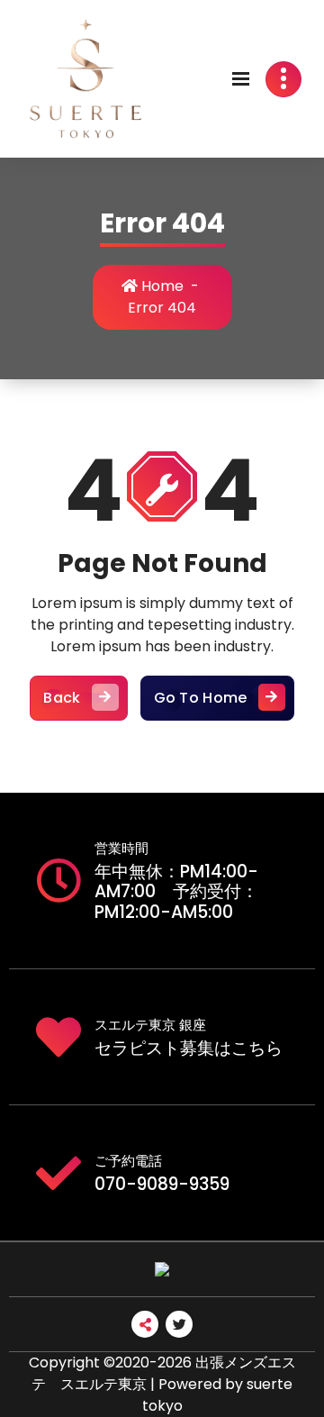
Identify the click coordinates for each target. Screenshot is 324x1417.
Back (61, 697)
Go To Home (201, 697)
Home (161, 286)
